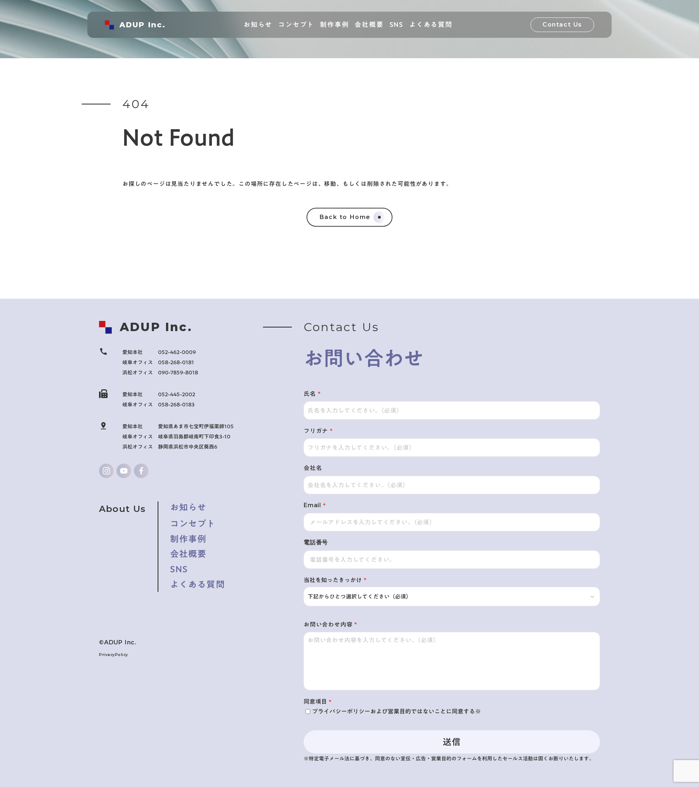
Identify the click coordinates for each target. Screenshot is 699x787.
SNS (179, 569)
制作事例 (188, 539)
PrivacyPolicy (113, 654)
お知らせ (188, 507)
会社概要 (188, 554)
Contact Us (562, 24)
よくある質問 (197, 585)
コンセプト (193, 523)
